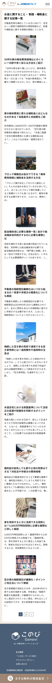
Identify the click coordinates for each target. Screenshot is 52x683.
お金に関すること (15, 14)
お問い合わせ (21, 664)
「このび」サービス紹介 (26, 656)
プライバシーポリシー (25, 660)
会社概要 (19, 652)
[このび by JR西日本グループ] (19, 4)
